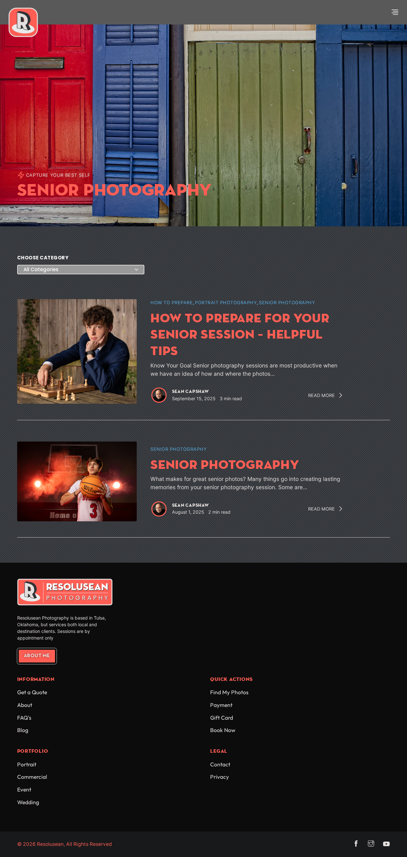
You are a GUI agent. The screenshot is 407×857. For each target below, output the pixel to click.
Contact (220, 764)
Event (24, 789)
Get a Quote (32, 692)
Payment (221, 705)
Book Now (222, 730)
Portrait (26, 764)
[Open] (394, 12)
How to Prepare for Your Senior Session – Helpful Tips (239, 334)
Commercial (32, 776)
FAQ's (24, 717)
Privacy (219, 776)
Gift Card (221, 717)
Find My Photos (229, 692)
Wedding (28, 802)
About (24, 705)
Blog (22, 730)
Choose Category (43, 257)
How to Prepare (171, 302)
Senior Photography (287, 302)
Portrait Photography (226, 302)
